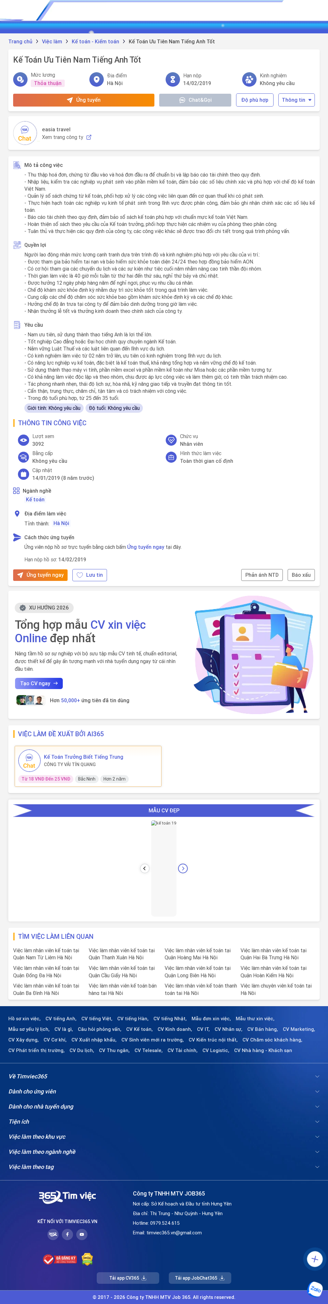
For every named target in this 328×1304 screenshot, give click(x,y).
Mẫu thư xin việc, (255, 1019)
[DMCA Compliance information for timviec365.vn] (87, 1259)
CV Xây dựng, (23, 1040)
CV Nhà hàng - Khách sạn (263, 1050)
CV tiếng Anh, (61, 1019)
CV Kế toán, (139, 1029)
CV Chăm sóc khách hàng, (272, 1040)
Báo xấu (301, 575)
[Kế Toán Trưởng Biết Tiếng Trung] (29, 760)
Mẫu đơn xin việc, (211, 1019)
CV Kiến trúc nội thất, (213, 1040)
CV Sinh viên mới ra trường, (152, 1040)
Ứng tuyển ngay (145, 547)
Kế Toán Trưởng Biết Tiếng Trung (83, 757)
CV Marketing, (299, 1029)
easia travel (56, 129)
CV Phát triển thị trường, (36, 1050)
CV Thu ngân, (114, 1050)
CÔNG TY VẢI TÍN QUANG (70, 764)
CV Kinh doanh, (175, 1029)
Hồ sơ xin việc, (24, 1019)
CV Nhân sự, (228, 1029)
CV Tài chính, (183, 1050)
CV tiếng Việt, (96, 1019)
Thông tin (293, 100)
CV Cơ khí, (55, 1040)
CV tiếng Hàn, (133, 1019)
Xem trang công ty (62, 137)
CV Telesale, (149, 1050)
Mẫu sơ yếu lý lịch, (29, 1029)
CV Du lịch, (82, 1050)
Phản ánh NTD (262, 575)
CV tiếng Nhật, (170, 1019)
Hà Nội (61, 523)
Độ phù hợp (254, 100)
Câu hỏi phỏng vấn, (99, 1029)
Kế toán (35, 499)
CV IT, (203, 1029)
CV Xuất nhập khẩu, (94, 1040)
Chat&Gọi (200, 100)
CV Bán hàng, (262, 1029)
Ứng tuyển (88, 100)
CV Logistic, (215, 1050)
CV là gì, (63, 1029)
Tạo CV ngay (35, 683)
